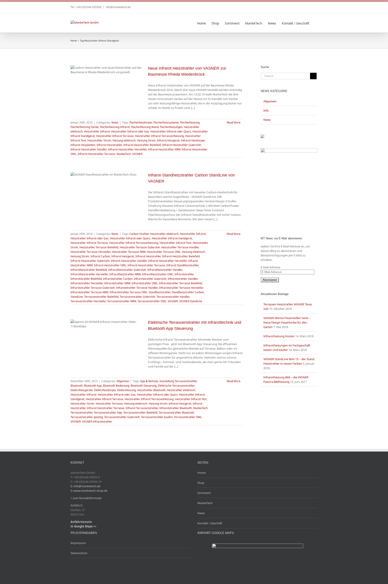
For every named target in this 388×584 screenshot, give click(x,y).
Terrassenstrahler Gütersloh (137, 297)
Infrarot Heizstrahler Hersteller (127, 149)
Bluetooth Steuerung (144, 386)
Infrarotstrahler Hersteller (87, 283)
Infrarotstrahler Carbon (117, 279)
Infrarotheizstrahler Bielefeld (89, 270)
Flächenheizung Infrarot (115, 127)
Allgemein (123, 381)
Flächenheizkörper (140, 122)
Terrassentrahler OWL (188, 417)
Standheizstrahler (159, 292)
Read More (233, 122)
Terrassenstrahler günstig (87, 417)
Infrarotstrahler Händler (183, 279)
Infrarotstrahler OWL (145, 283)
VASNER (137, 154)
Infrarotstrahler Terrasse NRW (89, 292)
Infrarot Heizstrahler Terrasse (96, 154)
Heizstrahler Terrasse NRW (129, 252)
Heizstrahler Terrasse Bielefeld (98, 247)
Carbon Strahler (139, 234)
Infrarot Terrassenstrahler (142, 408)
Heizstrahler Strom (99, 140)
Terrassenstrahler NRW (121, 301)
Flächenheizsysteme (166, 122)
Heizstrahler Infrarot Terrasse (115, 136)
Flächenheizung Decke (85, 127)
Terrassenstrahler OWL (151, 301)
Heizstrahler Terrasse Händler (180, 247)
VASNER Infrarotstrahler (97, 421)
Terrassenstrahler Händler (173, 297)
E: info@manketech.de (85, 486)
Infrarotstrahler (184, 274)
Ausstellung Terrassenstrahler (178, 381)
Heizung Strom (146, 140)
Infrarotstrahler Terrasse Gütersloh (93, 288)
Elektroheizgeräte (82, 390)
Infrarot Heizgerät (168, 140)
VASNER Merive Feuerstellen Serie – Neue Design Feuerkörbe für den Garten (286, 322)
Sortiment (204, 493)
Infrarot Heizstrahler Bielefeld (142, 145)
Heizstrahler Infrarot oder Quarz (170, 131)
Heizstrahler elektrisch (164, 234)
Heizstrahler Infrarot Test (175, 243)
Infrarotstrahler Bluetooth (175, 408)
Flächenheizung (190, 122)
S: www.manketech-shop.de (89, 491)
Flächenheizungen (171, 127)
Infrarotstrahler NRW (117, 283)
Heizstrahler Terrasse (109, 403)
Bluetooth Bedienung (116, 386)
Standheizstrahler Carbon (188, 292)
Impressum (78, 543)
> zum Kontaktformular (86, 498)
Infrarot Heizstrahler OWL (110, 265)
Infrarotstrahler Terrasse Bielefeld (180, 283)
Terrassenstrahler (82, 412)
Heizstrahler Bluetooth (151, 390)
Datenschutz (79, 553)
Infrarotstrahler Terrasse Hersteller (181, 288)
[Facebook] (309, 5)
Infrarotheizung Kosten (279, 336)
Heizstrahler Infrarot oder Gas (130, 131)
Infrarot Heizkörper (193, 140)
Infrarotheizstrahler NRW (125, 274)
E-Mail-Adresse (270, 267)
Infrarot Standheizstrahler (182, 265)
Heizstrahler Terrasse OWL (164, 252)
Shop (200, 483)
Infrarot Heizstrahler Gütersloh (181, 145)
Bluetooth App (93, 386)
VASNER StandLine (190, 301)
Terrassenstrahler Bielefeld (101, 297)
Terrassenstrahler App (108, 412)
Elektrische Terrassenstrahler (176, 386)
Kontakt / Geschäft (209, 523)
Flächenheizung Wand (145, 127)
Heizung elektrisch (124, 140)
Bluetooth (77, 386)
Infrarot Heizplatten (83, 145)
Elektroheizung (126, 390)
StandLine (77, 297)
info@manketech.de (118, 7)
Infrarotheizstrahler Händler (164, 270)
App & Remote (149, 381)
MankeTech (124, 154)
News (114, 122)
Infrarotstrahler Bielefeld (86, 279)
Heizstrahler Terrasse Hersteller (90, 252)
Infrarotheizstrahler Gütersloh (127, 270)
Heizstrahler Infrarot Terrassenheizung (159, 136)
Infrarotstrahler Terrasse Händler (137, 288)
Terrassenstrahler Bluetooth (176, 412)
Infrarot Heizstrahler (109, 145)
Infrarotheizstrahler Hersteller (89, 274)
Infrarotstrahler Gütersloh (150, 279)
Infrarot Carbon (100, 256)
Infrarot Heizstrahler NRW (164, 149)
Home (201, 473)
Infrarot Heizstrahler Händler (89, 149)
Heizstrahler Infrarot (97, 131)
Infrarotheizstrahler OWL (157, 274)
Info (266, 110)
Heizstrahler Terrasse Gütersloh (140, 247)
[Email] (316, 5)
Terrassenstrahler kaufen (157, 417)
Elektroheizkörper (105, 390)
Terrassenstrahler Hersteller (88, 301)
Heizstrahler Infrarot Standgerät (172, 238)
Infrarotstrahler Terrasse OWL (128, 292)
